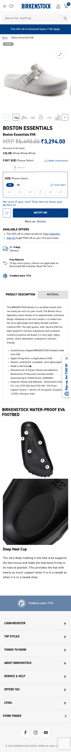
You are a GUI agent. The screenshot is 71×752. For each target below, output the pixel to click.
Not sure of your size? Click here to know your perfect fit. (32, 202)
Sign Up (11, 238)
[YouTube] (45, 733)
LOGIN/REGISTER (14, 623)
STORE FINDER (12, 716)
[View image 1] (15, 117)
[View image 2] (24, 117)
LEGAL (8, 703)
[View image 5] (49, 117)
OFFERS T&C (12, 689)
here (49, 266)
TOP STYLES (12, 636)
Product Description (20, 294)
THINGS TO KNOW (15, 650)
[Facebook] (25, 733)
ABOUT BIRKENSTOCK (18, 663)
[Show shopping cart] (65, 6)
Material (53, 294)
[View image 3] (32, 117)
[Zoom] (60, 54)
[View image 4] (40, 117)
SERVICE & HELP (14, 676)
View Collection (51, 234)
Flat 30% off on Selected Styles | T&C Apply (35, 29)
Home (5, 38)
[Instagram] (35, 733)
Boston (41, 221)
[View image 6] (57, 117)
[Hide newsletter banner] (66, 358)
